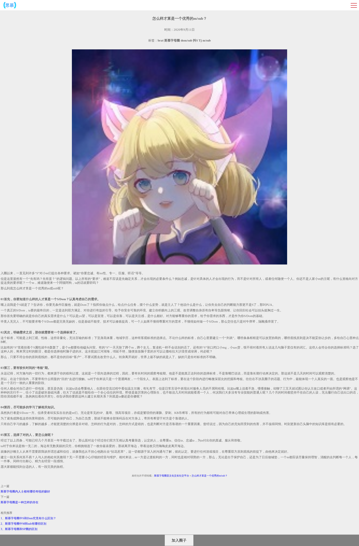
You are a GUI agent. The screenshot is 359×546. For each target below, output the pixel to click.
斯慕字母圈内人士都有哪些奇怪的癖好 (25, 491)
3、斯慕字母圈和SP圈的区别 (19, 529)
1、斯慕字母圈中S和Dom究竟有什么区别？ (28, 518)
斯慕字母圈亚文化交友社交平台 (171, 475)
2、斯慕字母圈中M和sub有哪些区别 (23, 523)
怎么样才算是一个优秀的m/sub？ (209, 475)
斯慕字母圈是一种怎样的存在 (19, 502)
